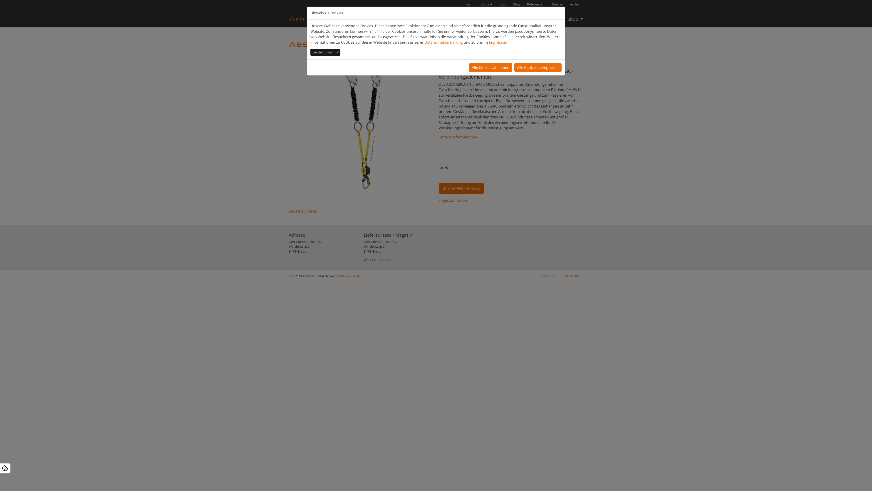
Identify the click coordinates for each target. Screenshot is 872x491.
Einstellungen (322, 52)
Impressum (498, 42)
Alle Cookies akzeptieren (538, 67)
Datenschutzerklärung (443, 42)
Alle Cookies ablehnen (490, 67)
